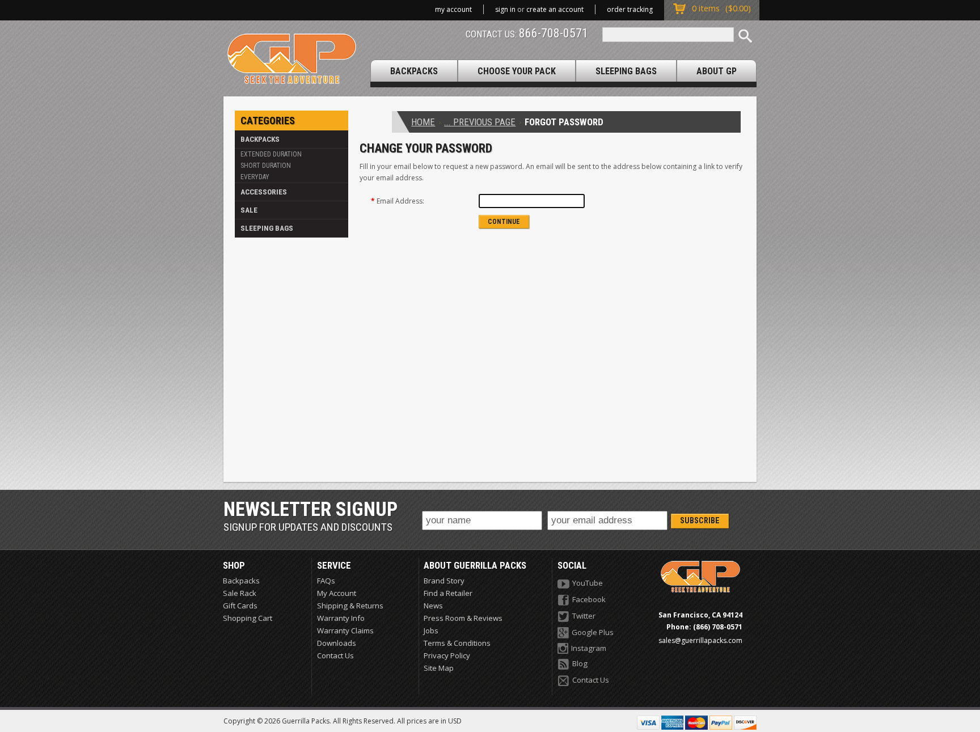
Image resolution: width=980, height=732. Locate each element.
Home (423, 122)
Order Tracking (630, 9)
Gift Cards (240, 605)
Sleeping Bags (266, 228)
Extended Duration (271, 154)
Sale (248, 210)
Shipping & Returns (350, 605)
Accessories (263, 192)
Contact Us (335, 655)
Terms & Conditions (457, 643)
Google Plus (593, 632)
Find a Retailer (448, 593)
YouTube (587, 583)
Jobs (431, 630)
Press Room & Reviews (463, 618)
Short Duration (265, 166)
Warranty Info (341, 618)
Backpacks (260, 139)
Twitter (583, 616)
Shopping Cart (247, 618)
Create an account (555, 9)
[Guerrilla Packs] (291, 58)
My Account (453, 9)
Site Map (439, 668)
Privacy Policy (447, 655)
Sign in (505, 9)
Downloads (336, 643)
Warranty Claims (345, 630)
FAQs (326, 581)
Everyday (254, 177)
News (433, 605)
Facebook (589, 599)
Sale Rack (239, 593)
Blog (580, 663)
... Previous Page (480, 122)
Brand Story (444, 581)
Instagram (588, 648)
